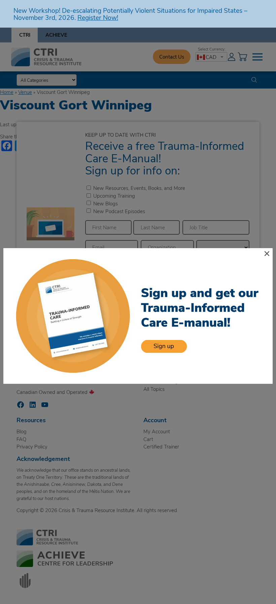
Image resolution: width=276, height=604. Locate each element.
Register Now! (97, 17)
